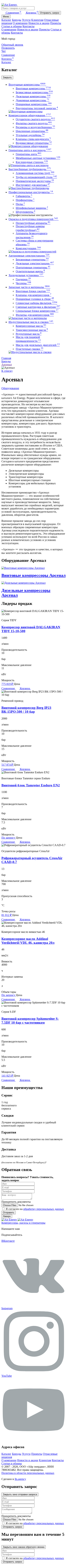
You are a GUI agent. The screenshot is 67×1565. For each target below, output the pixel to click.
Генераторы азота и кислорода (30, 150)
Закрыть (7, 77)
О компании (20, 23)
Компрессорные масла (31, 325)
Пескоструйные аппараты (33, 223)
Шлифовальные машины (32, 207)
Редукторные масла (28, 333)
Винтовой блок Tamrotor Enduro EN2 (30, 785)
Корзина (32, 12)
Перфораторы (25, 200)
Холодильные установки (26, 275)
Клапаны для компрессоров (33, 295)
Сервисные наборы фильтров (36, 303)
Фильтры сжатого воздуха (34, 123)
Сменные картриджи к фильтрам (38, 306)
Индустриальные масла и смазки (31, 322)
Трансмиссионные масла (32, 329)
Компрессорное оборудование (30, 115)
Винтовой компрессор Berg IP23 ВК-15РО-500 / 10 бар (26, 709)
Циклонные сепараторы (32, 131)
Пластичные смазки (29, 348)
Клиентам (37, 19)
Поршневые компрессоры (34, 104)
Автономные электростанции (29, 255)
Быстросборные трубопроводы (30, 169)
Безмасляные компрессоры (34, 92)
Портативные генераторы (33, 267)
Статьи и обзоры (11, 26)
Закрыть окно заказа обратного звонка (23, 1547)
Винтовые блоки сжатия (33, 291)
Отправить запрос (49, 13)
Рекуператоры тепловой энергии (37, 108)
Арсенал (6, 364)
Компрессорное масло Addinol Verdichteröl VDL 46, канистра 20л (27, 941)
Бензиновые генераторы (32, 259)
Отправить (8, 1212)
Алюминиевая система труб (35, 173)
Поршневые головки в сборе (35, 298)
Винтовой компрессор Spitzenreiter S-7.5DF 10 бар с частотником (30, 1020)
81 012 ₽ (6, 915)
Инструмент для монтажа (33, 184)
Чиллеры (23, 283)
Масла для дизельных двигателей (38, 345)
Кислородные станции (32, 162)
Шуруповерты (25, 211)
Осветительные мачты (30, 271)
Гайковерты (24, 196)
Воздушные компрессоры (27, 84)
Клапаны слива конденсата (33, 139)
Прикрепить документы (16, 1201)
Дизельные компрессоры (33, 96)
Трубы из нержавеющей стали (36, 177)
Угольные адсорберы (30, 135)
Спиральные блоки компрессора (37, 310)
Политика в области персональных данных (27, 1473)
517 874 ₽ (7, 764)
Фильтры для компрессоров (35, 314)
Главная (6, 358)
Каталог (6, 19)
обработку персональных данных (43, 1208)
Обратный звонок (12, 44)
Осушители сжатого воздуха (35, 119)
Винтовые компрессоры (33, 88)
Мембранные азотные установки (38, 158)
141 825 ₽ (7, 1075)
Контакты (28, 26)
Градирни (23, 279)
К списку (7, 370)
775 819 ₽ (7, 683)
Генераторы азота (28, 154)
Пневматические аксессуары (35, 181)
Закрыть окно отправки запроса (20, 1494)
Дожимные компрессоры (32, 100)
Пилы (20, 204)
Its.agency (20, 1479)
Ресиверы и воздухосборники (35, 127)
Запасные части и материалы (29, 287)
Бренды (16, 19)
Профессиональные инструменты (31, 192)
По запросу (8, 837)
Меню (6, 16)
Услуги (26, 19)
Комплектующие (28, 248)
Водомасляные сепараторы (34, 142)
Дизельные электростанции (35, 263)
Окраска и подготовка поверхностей (33, 219)
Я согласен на (35, 1208)
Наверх (7, 1216)
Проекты (55, 23)
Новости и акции (38, 23)
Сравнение (13, 12)
